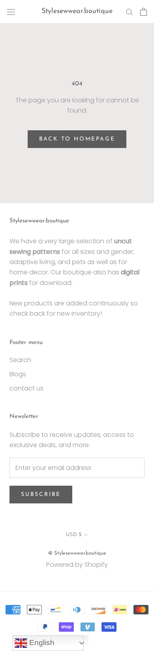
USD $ (73, 534)
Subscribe (41, 494)
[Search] (129, 11)
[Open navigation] (11, 12)
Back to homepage (77, 139)
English (40, 642)
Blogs (17, 374)
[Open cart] (143, 12)
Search (20, 359)
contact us (26, 388)
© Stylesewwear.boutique (77, 553)
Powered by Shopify (77, 564)
